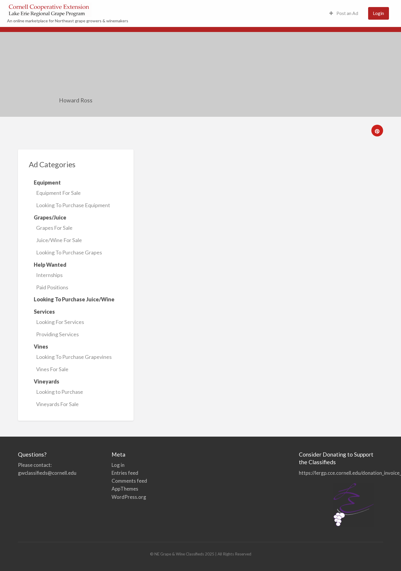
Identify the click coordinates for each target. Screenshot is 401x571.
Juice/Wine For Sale (59, 240)
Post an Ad (347, 13)
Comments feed (129, 481)
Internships (49, 275)
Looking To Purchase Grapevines (74, 357)
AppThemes (125, 489)
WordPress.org (129, 497)
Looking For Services (60, 322)
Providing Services (57, 334)
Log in (118, 465)
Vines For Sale (52, 369)
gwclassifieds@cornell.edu (47, 473)
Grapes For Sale (54, 227)
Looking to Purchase (59, 391)
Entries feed (125, 473)
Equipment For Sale (58, 193)
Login (378, 13)
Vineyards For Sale (57, 404)
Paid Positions (52, 287)
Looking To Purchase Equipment (73, 205)
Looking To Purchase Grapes (69, 252)
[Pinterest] (377, 130)
